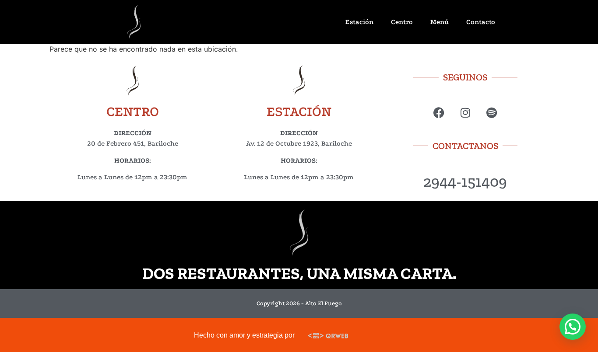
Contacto (480, 22)
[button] (572, 327)
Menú (439, 22)
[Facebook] (439, 113)
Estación (359, 22)
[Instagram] (465, 113)
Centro (402, 22)
